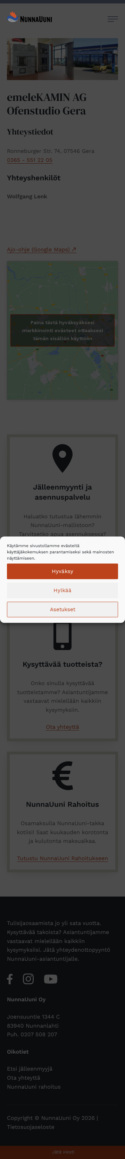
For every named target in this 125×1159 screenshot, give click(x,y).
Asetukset (62, 609)
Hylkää (62, 590)
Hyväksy (62, 571)
